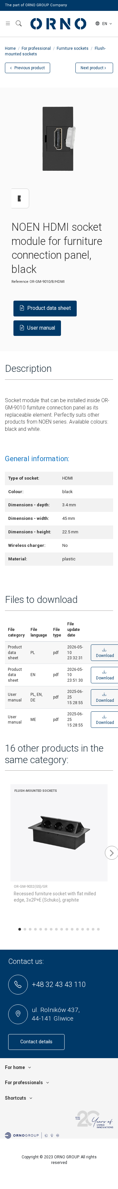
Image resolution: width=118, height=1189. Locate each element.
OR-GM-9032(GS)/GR (31, 886)
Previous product (29, 68)
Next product (93, 68)
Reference (20, 282)
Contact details (36, 1042)
